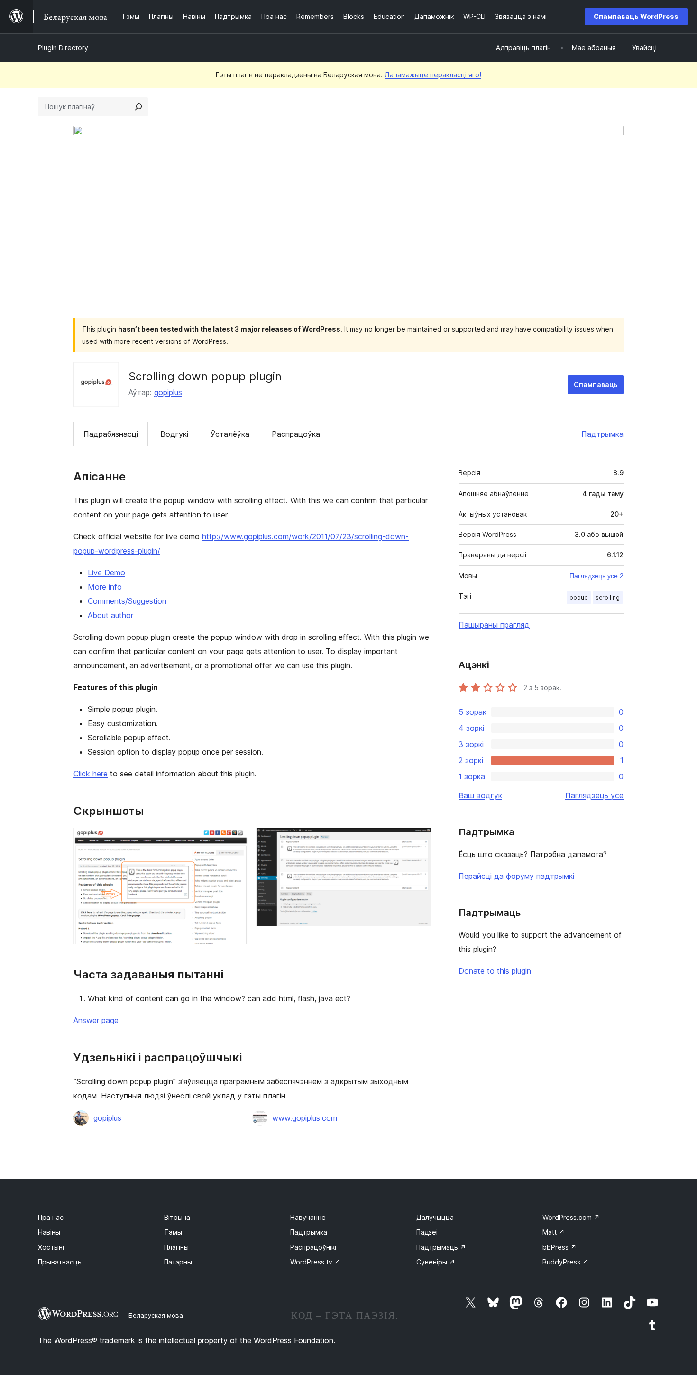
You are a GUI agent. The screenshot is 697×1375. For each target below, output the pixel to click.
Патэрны (178, 1262)
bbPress (559, 1247)
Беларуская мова (155, 1315)
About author (110, 615)
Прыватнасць (60, 1262)
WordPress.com (571, 1217)
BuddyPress (565, 1262)
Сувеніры (435, 1262)
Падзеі (427, 1232)
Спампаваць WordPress (636, 16)
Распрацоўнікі (313, 1247)
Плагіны (176, 1247)
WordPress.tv (315, 1262)
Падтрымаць (441, 1247)
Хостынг (51, 1247)
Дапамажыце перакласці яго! (433, 75)
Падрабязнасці (110, 434)
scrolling (608, 597)
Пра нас (51, 1217)
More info (105, 586)
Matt (553, 1232)
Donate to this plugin (495, 971)
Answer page (96, 1020)
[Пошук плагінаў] (138, 106)
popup (578, 597)
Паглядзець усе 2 (596, 576)
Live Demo (106, 572)
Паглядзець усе (594, 795)
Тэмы (173, 1232)
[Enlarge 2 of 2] (418, 840)
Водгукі (174, 434)
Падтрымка (602, 434)
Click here (90, 773)
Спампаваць (595, 384)
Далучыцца (435, 1217)
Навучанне (308, 1217)
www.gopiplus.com (304, 1118)
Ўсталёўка (230, 434)
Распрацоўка (296, 434)
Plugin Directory (63, 48)
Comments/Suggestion (127, 601)
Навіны (49, 1232)
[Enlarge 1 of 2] (235, 840)
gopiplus (168, 392)
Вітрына (177, 1217)
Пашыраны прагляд (494, 624)
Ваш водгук (480, 795)
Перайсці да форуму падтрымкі (516, 876)
